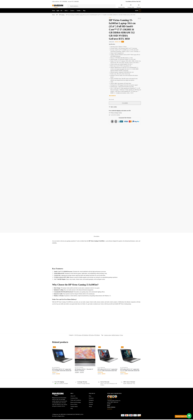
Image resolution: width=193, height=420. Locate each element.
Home (53, 14)
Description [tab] (96, 131)
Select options (85, 271)
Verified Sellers (74, 301)
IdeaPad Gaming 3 (116, 230)
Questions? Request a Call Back (183, 416)
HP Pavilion (91, 230)
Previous (56, 120)
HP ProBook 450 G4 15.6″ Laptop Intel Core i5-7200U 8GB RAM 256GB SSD (107, 265)
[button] (138, 10)
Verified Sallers (121, 7)
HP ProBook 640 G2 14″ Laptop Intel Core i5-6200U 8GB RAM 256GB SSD (61, 265)
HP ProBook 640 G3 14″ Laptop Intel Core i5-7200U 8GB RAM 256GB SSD (129, 265)
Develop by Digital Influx (58, 311)
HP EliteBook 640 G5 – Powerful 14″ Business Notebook (84, 265)
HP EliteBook (85, 230)
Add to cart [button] (62, 272)
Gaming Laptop (107, 230)
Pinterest (91, 297)
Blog (90, 291)
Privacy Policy (74, 299)
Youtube (91, 299)
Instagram (91, 295)
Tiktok (90, 301)
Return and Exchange (76, 297)
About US (73, 291)
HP (57, 14)
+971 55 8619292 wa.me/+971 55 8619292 (69, 1)
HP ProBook (97, 230)
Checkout (139, 7)
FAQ (72, 303)
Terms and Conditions (76, 295)
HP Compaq (61, 14)
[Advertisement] (96, 151)
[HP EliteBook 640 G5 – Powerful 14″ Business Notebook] (85, 251)
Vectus (121, 230)
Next (55, 122)
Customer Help (131, 7)
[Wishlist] (70, 243)
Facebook (91, 293)
